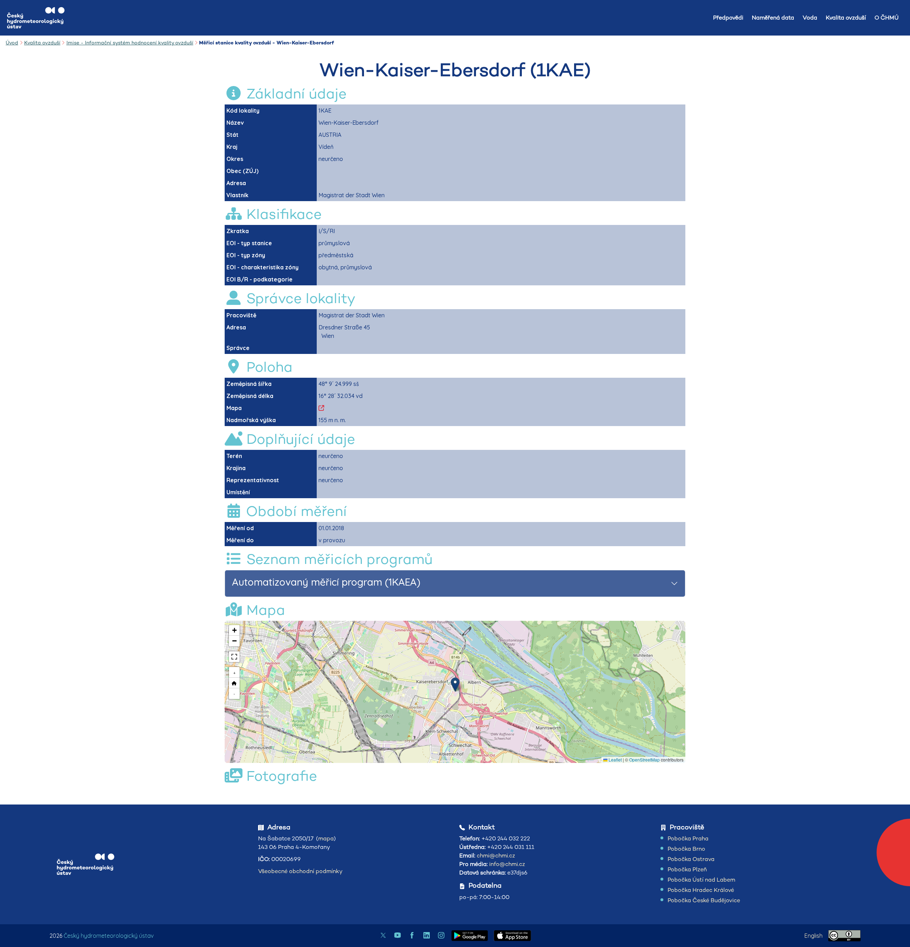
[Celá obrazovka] (234, 656)
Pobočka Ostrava (691, 859)
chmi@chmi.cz (496, 855)
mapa (326, 838)
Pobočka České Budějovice (704, 900)
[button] (455, 684)
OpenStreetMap (644, 760)
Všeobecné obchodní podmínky (300, 871)
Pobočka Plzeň (687, 869)
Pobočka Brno (686, 848)
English (813, 935)
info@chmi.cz (507, 864)
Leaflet (614, 760)
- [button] (234, 693)
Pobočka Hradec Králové (701, 890)
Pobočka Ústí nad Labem (701, 879)
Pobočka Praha (688, 838)
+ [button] (234, 672)
